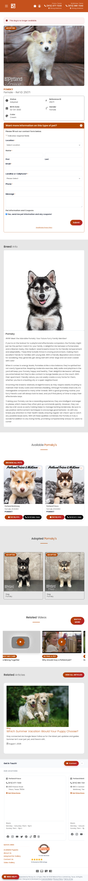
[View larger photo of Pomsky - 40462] (39, 468)
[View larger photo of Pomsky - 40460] (81, 468)
